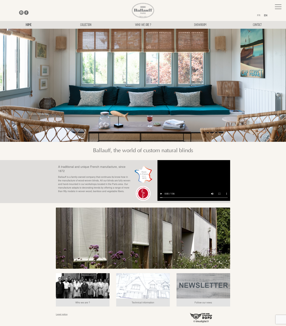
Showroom (200, 25)
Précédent (51, 238)
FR (258, 15)
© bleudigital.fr (201, 321)
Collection (85, 25)
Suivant (234, 238)
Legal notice (61, 314)
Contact (257, 25)
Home (28, 25)
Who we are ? (143, 25)
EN (265, 15)
